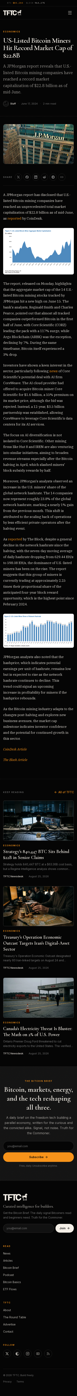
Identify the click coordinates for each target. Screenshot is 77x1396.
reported (14, 218)
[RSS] (48, 1354)
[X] (7, 1354)
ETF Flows (10, 1289)
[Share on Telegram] (53, 177)
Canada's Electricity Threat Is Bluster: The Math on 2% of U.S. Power (37, 1031)
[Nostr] (17, 1354)
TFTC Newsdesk (13, 876)
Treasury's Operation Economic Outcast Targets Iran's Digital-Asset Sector (36, 943)
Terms (20, 1381)
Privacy (7, 1381)
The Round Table (14, 1317)
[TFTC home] (12, 12)
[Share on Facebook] (27, 177)
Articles (8, 1260)
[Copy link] (61, 177)
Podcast (8, 1275)
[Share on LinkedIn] (35, 177)
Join (62, 1228)
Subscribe (36, 1157)
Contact (8, 1331)
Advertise (9, 1324)
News (6, 1253)
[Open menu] (70, 13)
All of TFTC (66, 792)
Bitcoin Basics (12, 1282)
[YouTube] (38, 1354)
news (53, 371)
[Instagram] (28, 1354)
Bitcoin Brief (11, 1267)
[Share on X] (18, 177)
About (7, 1310)
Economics (11, 31)
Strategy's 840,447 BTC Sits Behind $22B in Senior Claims (36, 854)
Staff (13, 103)
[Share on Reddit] (44, 177)
